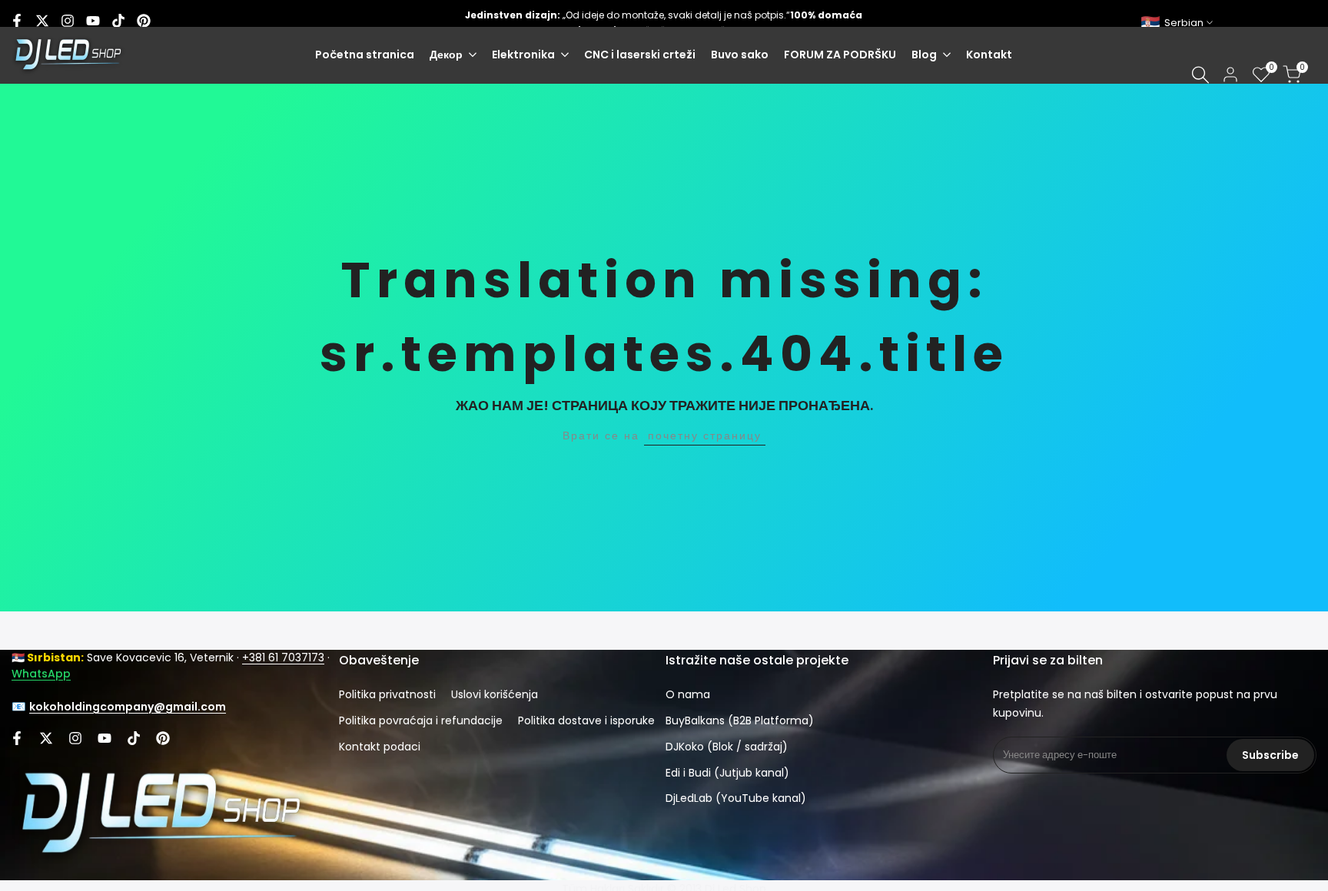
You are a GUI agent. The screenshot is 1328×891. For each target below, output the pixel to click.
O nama (688, 694)
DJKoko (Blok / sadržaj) (727, 746)
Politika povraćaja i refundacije (421, 720)
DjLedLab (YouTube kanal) (736, 798)
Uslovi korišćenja (494, 694)
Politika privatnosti (387, 694)
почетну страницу (705, 435)
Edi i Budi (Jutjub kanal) (727, 772)
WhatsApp (41, 673)
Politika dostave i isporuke (586, 720)
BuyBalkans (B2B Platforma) (740, 720)
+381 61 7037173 (283, 657)
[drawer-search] (1200, 75)
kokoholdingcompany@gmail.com (127, 706)
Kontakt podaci (379, 746)
